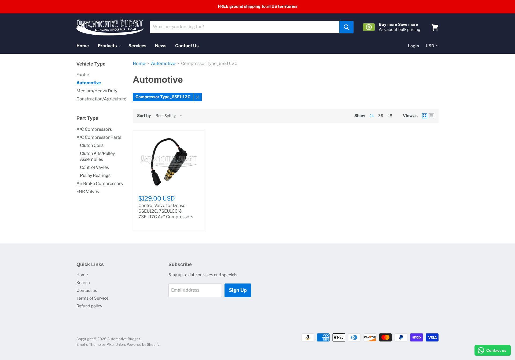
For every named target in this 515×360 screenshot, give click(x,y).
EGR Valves (87, 191)
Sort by (144, 116)
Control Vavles (94, 167)
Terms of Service (92, 298)
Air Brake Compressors (99, 183)
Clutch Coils (92, 145)
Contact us (86, 290)
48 (389, 115)
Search (83, 282)
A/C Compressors (94, 129)
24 (371, 115)
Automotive (88, 82)
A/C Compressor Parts (98, 137)
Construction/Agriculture (101, 98)
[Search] (346, 27)
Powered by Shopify (143, 344)
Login (413, 45)
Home (82, 45)
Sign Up (238, 290)
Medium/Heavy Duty (96, 90)
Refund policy (89, 306)
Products (107, 45)
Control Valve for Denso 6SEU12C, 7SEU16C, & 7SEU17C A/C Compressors (165, 211)
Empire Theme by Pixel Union (100, 344)
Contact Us (186, 45)
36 (380, 115)
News (160, 45)
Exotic (82, 74)
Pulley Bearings (95, 175)
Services (137, 45)
